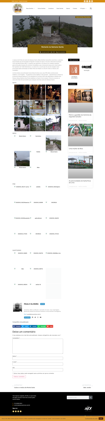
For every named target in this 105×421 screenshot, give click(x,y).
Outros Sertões (41, 8)
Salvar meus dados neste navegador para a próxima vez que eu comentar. (34, 373)
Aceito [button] (101, 418)
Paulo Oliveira (31, 304)
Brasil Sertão (60, 8)
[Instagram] (87, 1)
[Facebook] (85, 1)
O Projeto (82, 8)
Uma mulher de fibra (76, 148)
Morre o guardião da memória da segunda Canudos (80, 116)
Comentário (16, 338)
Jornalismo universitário (74, 77)
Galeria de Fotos (79, 17)
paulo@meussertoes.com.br (34, 314)
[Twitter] (89, 1)
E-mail (14, 361)
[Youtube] (92, 1)
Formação (86, 70)
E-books (75, 8)
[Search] (90, 397)
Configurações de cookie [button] (91, 418)
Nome (14, 356)
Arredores (51, 8)
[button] (91, 8)
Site (13, 367)
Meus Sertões (29, 8)
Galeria (68, 8)
